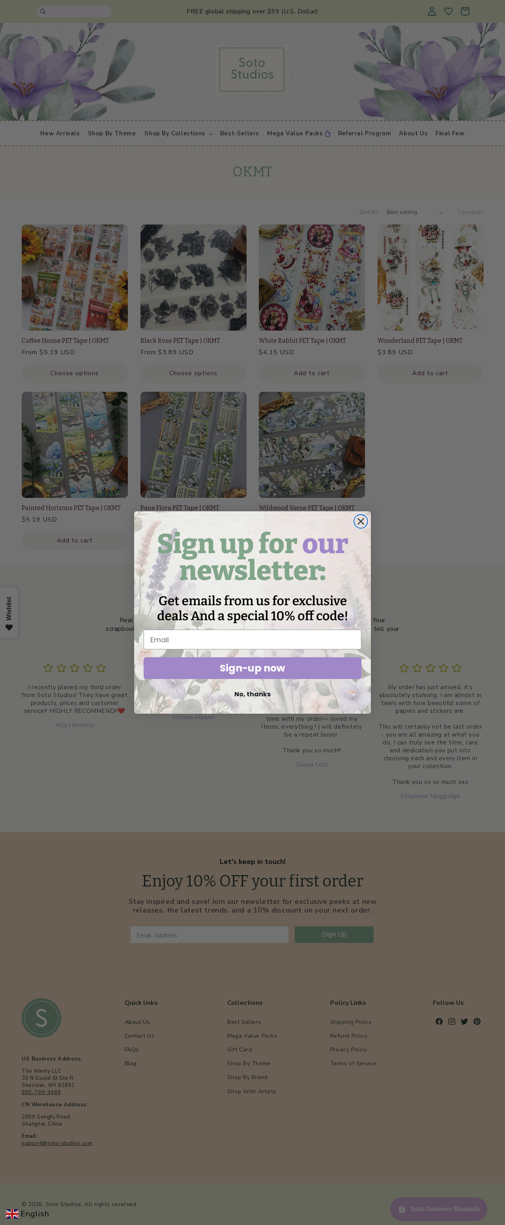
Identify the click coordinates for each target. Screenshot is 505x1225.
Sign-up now (252, 668)
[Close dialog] (361, 521)
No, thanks (252, 694)
